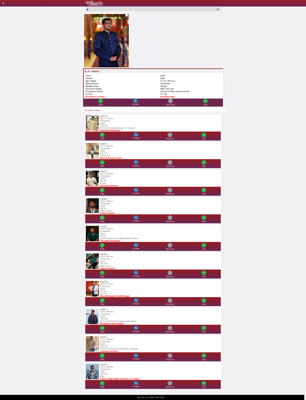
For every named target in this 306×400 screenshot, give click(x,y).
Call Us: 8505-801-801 (152, 397)
